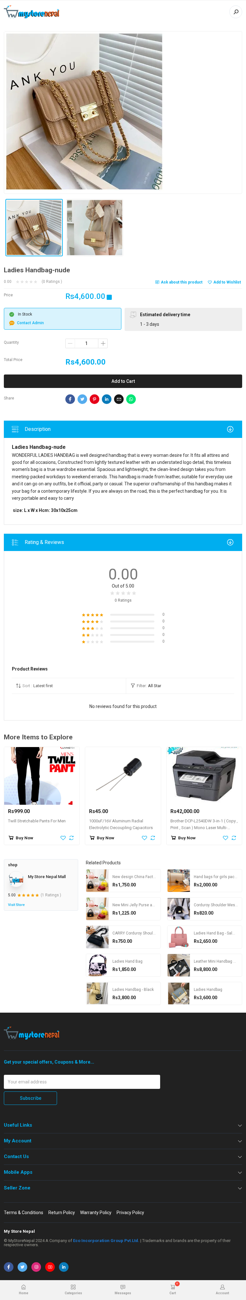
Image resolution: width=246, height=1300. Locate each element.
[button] (69, 686)
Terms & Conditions (23, 1212)
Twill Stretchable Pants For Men (37, 821)
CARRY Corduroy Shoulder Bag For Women (150, 933)
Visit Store (16, 905)
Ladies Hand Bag (127, 961)
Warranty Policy (95, 1212)
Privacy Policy (130, 1212)
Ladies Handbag (208, 989)
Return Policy (61, 1212)
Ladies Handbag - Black (133, 989)
